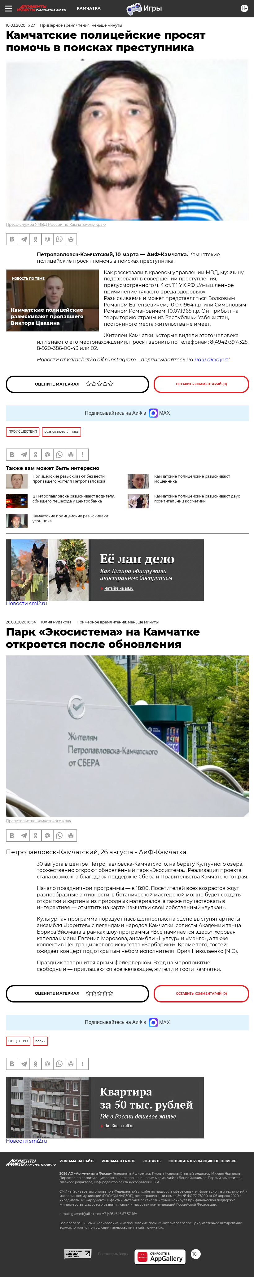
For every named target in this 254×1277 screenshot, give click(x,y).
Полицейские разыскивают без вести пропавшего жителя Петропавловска (69, 479)
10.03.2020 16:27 (20, 25)
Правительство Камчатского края (38, 821)
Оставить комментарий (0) (201, 384)
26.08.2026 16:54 (21, 622)
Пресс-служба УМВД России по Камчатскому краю (56, 224)
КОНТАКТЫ (151, 1161)
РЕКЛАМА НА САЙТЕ (76, 1161)
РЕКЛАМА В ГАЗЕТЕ (118, 1161)
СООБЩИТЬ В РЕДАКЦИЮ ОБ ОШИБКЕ (202, 1161)
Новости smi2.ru (26, 603)
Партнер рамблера (113, 1254)
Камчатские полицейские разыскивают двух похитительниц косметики (197, 498)
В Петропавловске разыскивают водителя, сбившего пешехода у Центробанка (74, 498)
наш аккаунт (211, 360)
